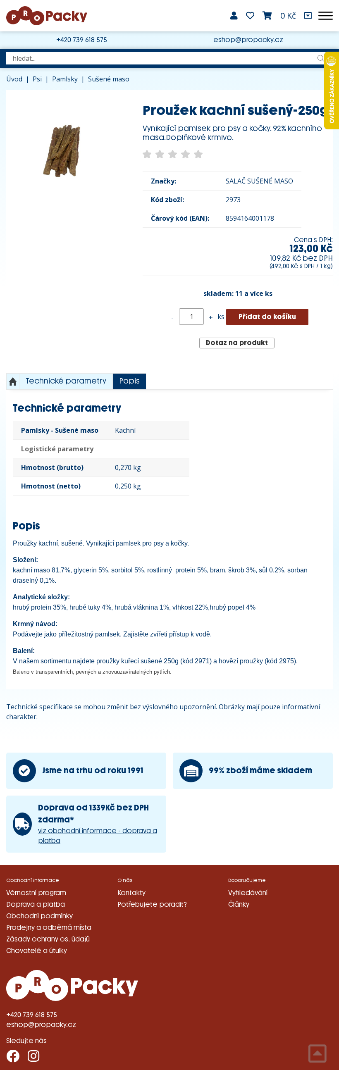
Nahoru (13, 381)
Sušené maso (108, 78)
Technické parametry (66, 381)
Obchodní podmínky (39, 916)
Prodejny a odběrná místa (48, 928)
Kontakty (131, 893)
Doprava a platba (35, 904)
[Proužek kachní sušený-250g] (62, 145)
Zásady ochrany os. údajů (48, 939)
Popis (129, 381)
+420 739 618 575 (81, 40)
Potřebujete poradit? (152, 904)
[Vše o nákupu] (308, 16)
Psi (37, 78)
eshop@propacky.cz (248, 40)
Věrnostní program (36, 893)
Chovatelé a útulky (36, 951)
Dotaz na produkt (237, 343)
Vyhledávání (247, 893)
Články (238, 904)
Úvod (14, 78)
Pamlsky (65, 78)
